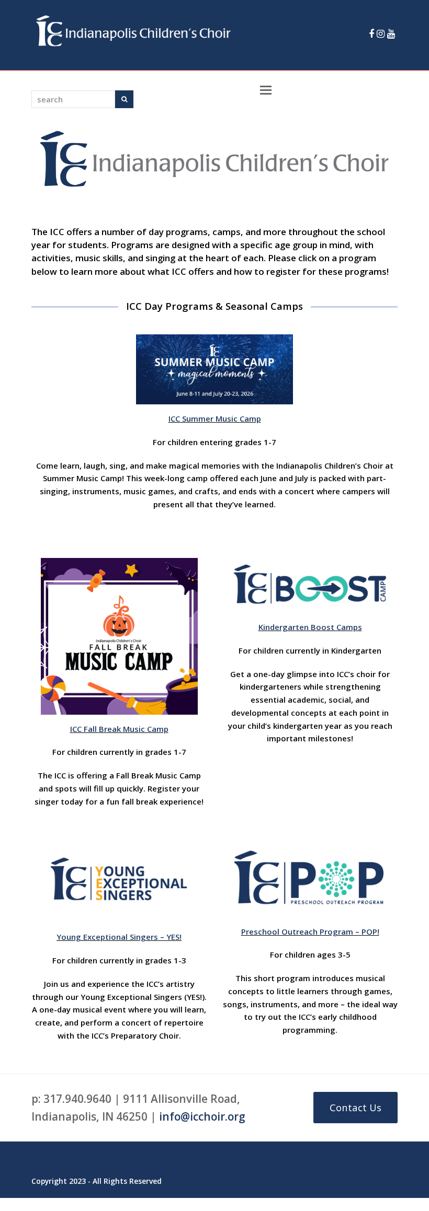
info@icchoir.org (202, 1116)
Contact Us (355, 1107)
